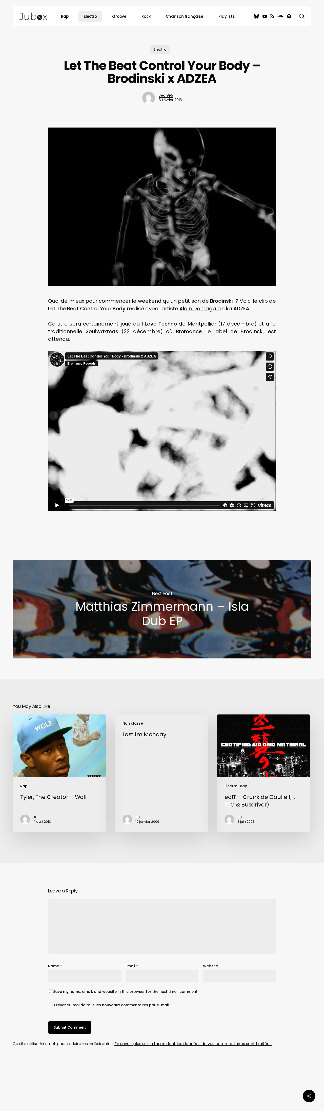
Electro (160, 49)
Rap (24, 786)
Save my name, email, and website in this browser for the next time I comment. (125, 991)
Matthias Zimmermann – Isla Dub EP (162, 609)
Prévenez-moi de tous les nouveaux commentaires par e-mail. (112, 1005)
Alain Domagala (200, 308)
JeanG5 (166, 95)
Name (55, 966)
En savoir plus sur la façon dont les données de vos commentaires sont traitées (193, 1044)
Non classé (133, 723)
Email (132, 966)
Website (210, 966)
